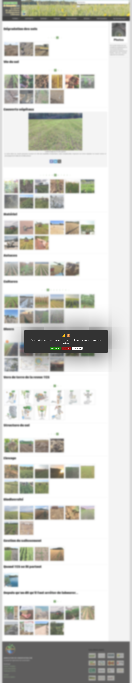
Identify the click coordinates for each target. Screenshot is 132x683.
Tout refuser (66, 348)
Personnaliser (77, 348)
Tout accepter (55, 348)
